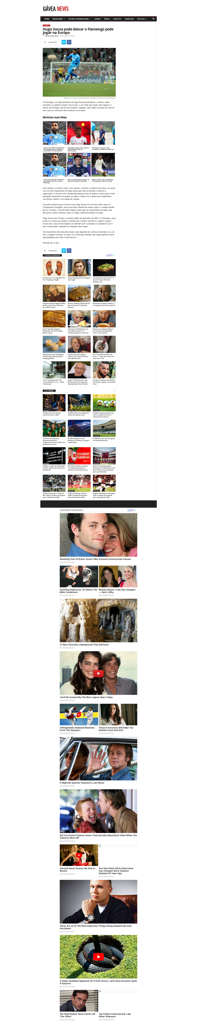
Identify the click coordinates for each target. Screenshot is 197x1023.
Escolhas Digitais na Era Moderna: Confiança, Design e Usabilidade (78, 440)
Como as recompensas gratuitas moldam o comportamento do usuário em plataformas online (54, 441)
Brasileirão (58, 19)
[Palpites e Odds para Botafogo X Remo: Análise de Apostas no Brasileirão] (54, 455)
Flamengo (46, 25)
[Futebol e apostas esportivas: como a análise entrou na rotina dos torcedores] (104, 402)
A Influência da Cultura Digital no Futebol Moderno (104, 439)
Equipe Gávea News (51, 36)
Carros (97, 19)
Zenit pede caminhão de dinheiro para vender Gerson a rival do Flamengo (53, 181)
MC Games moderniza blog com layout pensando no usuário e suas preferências (78, 468)
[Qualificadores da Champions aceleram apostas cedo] (79, 402)
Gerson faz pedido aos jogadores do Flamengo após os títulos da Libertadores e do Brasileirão (53, 149)
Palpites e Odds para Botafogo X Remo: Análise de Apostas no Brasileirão (54, 468)
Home (46, 19)
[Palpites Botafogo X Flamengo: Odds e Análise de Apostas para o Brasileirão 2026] (104, 483)
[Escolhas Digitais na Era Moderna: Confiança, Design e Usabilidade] (79, 428)
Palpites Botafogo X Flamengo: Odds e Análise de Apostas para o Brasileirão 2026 (104, 495)
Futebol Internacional (78, 19)
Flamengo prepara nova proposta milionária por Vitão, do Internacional (78, 149)
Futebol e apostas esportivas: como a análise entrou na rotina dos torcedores (103, 415)
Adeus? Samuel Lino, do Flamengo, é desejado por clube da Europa (102, 180)
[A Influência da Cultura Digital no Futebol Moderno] (104, 428)
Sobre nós (129, 19)
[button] (153, 18)
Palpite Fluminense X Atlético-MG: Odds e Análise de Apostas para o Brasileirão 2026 (54, 495)
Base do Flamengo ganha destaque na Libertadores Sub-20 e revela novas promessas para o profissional (104, 469)
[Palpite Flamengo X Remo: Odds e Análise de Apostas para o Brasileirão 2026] (79, 483)
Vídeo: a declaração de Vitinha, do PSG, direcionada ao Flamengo (78, 180)
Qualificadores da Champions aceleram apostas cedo (78, 414)
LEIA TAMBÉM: (49, 391)
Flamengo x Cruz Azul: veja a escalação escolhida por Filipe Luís (103, 148)
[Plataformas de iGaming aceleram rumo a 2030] (54, 402)
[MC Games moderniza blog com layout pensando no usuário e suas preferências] (79, 455)
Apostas (141, 19)
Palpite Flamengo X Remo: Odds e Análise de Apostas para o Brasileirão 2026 (77, 495)
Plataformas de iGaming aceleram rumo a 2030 (52, 414)
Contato (117, 19)
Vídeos (107, 19)
